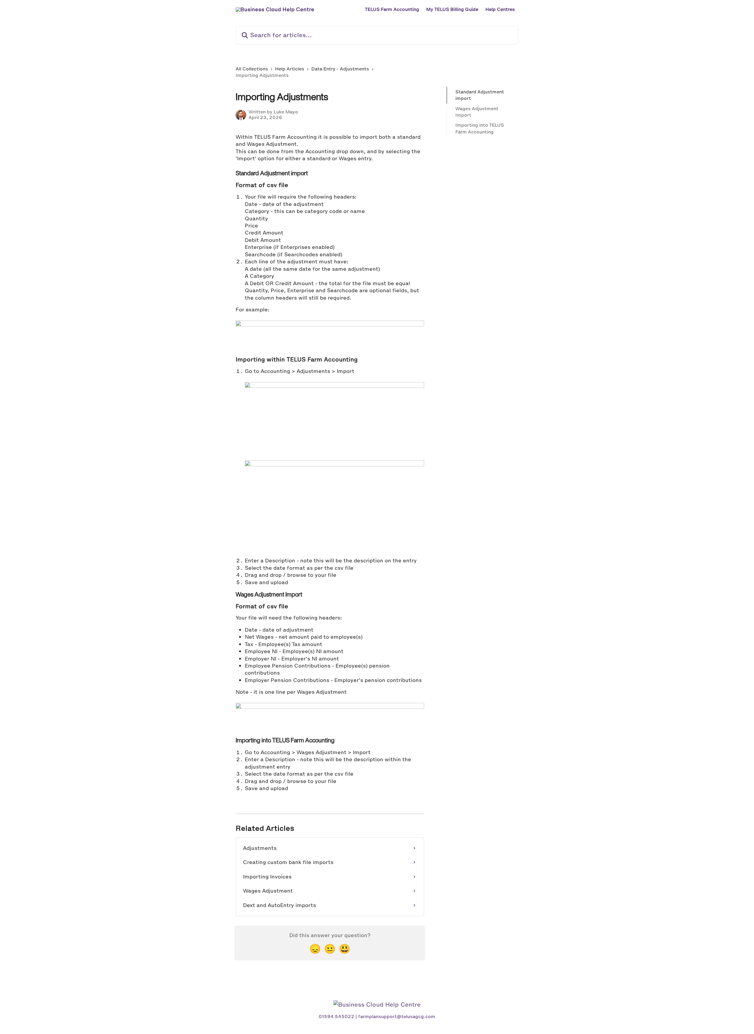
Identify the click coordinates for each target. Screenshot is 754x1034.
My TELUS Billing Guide (452, 9)
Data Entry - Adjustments (340, 69)
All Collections (252, 69)
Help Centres (500, 9)
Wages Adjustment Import (476, 111)
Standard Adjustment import (479, 95)
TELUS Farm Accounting (392, 9)
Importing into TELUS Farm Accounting (479, 128)
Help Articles (289, 69)
